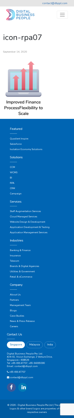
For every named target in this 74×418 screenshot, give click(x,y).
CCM (12, 167)
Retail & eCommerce (21, 276)
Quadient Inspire (19, 138)
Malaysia (34, 344)
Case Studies (17, 315)
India (50, 344)
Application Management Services (29, 232)
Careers (14, 326)
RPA (12, 183)
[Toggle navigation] (62, 15)
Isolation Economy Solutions (26, 149)
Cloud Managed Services (23, 216)
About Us (15, 294)
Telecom (14, 260)
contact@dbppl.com (54, 3)
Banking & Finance (20, 250)
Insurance (15, 255)
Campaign (16, 193)
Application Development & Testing (30, 227)
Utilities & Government (22, 271)
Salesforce (16, 144)
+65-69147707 (17, 371)
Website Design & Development (27, 221)
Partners (14, 299)
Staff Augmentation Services (25, 211)
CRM (12, 188)
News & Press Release (22, 321)
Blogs (13, 310)
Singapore (16, 344)
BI (11, 177)
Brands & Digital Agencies (24, 266)
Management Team (20, 305)
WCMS (13, 172)
